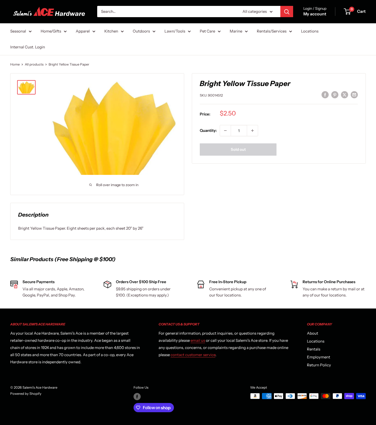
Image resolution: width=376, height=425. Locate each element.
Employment (318, 357)
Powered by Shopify (25, 393)
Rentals (313, 349)
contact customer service (193, 354)
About (312, 333)
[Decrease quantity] (225, 130)
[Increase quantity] (252, 130)
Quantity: (208, 130)
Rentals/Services (271, 31)
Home (15, 64)
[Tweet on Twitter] (344, 94)
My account (314, 13)
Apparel (83, 31)
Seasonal (18, 31)
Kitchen (111, 31)
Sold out (238, 149)
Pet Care (207, 31)
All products (34, 64)
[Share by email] (354, 94)
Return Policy (319, 365)
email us (198, 340)
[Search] (286, 11)
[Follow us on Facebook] (137, 396)
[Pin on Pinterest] (334, 94)
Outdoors (141, 31)
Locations (309, 31)
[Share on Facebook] (325, 94)
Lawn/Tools (174, 31)
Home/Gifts (51, 31)
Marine (236, 31)
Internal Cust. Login (27, 47)
